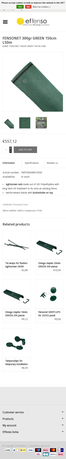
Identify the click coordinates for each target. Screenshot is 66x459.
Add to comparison (27, 210)
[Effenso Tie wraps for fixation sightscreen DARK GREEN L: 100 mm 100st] (16, 244)
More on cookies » (41, 7)
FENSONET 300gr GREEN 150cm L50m (28, 46)
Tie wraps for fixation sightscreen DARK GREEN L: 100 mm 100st (16, 265)
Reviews (52, 163)
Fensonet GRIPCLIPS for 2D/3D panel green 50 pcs (49, 314)
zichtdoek (7, 204)
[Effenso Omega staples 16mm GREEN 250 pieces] (16, 293)
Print (40, 210)
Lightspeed (45, 446)
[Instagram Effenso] (45, 397)
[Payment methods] (7, 450)
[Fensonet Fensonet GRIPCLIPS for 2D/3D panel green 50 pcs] (49, 293)
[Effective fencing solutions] (38, 21)
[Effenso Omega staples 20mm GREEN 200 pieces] (49, 244)
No (28, 7)
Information (9, 163)
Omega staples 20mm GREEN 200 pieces (49, 265)
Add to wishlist (9, 210)
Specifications (32, 163)
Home (5, 46)
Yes (20, 7)
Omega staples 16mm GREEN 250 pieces (16, 314)
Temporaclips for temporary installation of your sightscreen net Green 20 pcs (16, 362)
